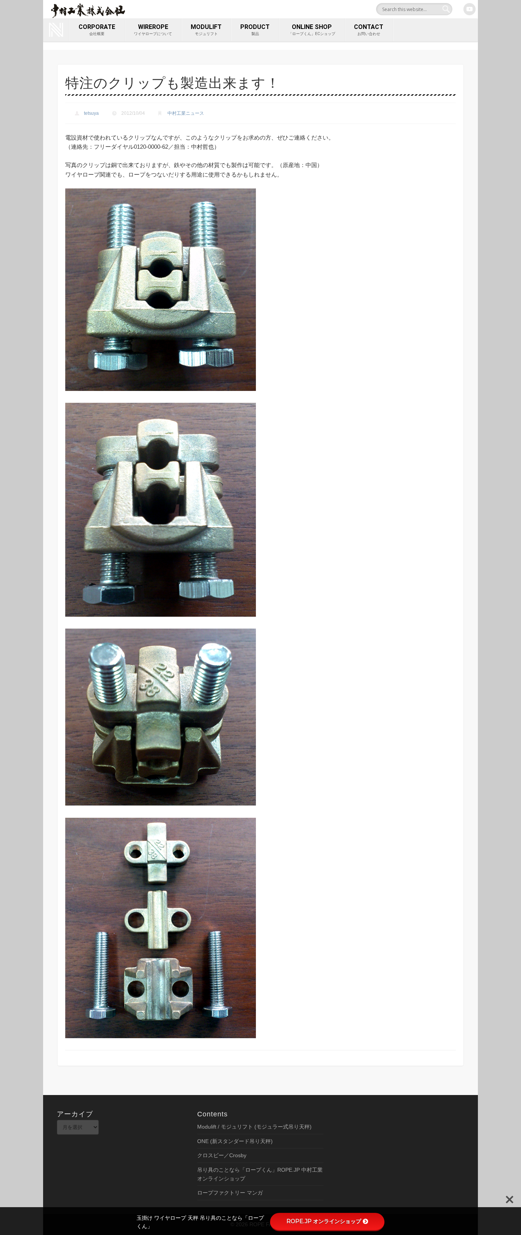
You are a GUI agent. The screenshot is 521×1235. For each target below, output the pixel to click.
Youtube (469, 9)
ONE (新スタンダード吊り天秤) (235, 1141)
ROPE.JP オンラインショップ (323, 1221)
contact (368, 29)
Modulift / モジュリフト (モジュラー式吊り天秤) (254, 1127)
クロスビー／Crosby (221, 1155)
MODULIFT (206, 29)
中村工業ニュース (185, 113)
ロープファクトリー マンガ (230, 1193)
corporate (97, 29)
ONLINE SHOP (311, 29)
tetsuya (91, 113)
